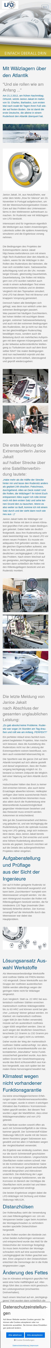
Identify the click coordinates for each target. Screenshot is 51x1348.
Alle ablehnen (15, 1335)
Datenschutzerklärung (21, 1345)
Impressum (34, 1345)
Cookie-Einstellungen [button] (25, 1340)
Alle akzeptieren (35, 1335)
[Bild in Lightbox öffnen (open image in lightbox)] (25, 133)
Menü (45, 7)
